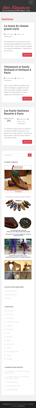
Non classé (10, 344)
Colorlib (31, 404)
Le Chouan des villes (10, 291)
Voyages (9, 359)
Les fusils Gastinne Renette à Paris (16, 112)
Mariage (9, 337)
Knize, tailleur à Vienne (11, 378)
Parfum (9, 348)
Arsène (19, 34)
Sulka (15, 382)
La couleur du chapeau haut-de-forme (16, 372)
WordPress (22, 406)
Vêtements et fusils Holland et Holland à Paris (17, 69)
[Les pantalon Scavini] (18, 248)
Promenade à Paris (13, 351)
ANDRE (9, 371)
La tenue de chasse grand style (16, 27)
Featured (9, 325)
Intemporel (10, 329)
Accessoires (10, 311)
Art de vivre (10, 314)
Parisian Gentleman (10, 295)
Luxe (8, 333)
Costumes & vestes (13, 322)
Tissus (9, 355)
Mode (8, 340)
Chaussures (10, 318)
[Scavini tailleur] (18, 270)
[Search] (30, 155)
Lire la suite (27, 55)
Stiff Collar (7, 298)
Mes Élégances (7, 404)
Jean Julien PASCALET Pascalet (16, 377)
